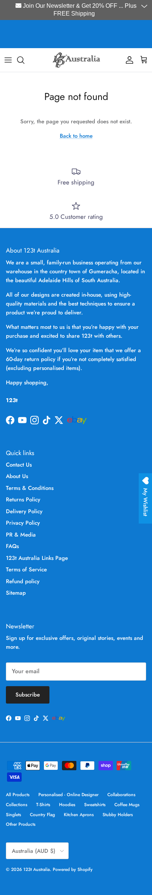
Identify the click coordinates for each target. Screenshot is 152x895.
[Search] (24, 60)
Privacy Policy (23, 523)
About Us (17, 476)
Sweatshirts (95, 804)
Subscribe (27, 695)
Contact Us (19, 465)
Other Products (20, 824)
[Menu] (8, 60)
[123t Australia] (76, 60)
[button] (145, 6)
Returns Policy (23, 499)
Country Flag (42, 814)
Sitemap (16, 593)
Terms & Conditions (29, 488)
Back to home (76, 136)
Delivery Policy (24, 511)
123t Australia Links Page (37, 558)
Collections (16, 804)
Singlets (13, 814)
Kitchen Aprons (79, 814)
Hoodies (67, 804)
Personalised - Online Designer (68, 794)
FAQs (12, 546)
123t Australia (36, 869)
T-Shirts (43, 804)
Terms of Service (26, 569)
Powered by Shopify (73, 869)
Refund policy (22, 581)
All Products (18, 794)
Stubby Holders (118, 814)
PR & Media (21, 535)
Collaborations (121, 794)
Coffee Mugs (126, 804)
